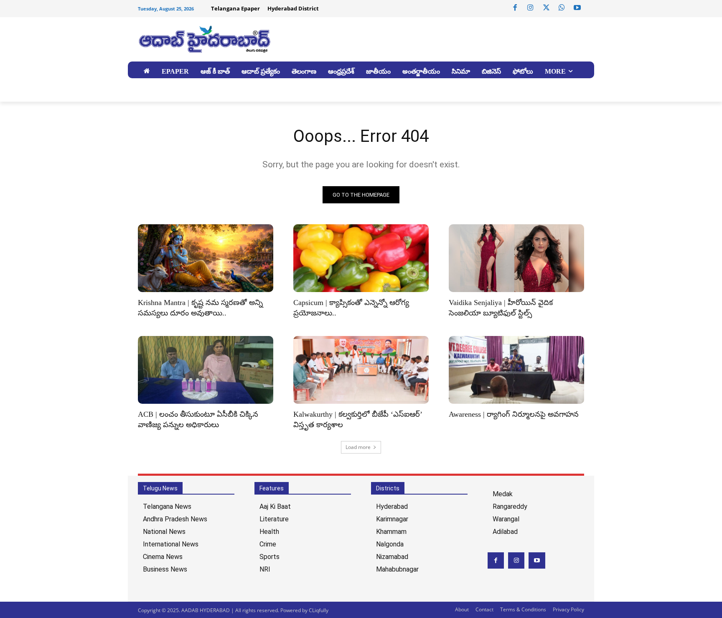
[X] (546, 8)
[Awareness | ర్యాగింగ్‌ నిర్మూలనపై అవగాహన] (516, 370)
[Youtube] (577, 8)
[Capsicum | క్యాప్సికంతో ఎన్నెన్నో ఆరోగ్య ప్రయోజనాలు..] (361, 258)
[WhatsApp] (561, 8)
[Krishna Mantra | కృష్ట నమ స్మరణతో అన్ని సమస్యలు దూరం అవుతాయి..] (205, 258)
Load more (358, 447)
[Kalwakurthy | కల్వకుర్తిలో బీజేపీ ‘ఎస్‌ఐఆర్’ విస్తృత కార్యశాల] (361, 370)
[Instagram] (530, 8)
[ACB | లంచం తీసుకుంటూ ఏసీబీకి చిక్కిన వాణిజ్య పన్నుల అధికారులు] (205, 370)
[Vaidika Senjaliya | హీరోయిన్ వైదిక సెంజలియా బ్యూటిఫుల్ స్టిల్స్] (516, 258)
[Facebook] (515, 8)
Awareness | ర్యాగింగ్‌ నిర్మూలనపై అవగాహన (514, 414)
